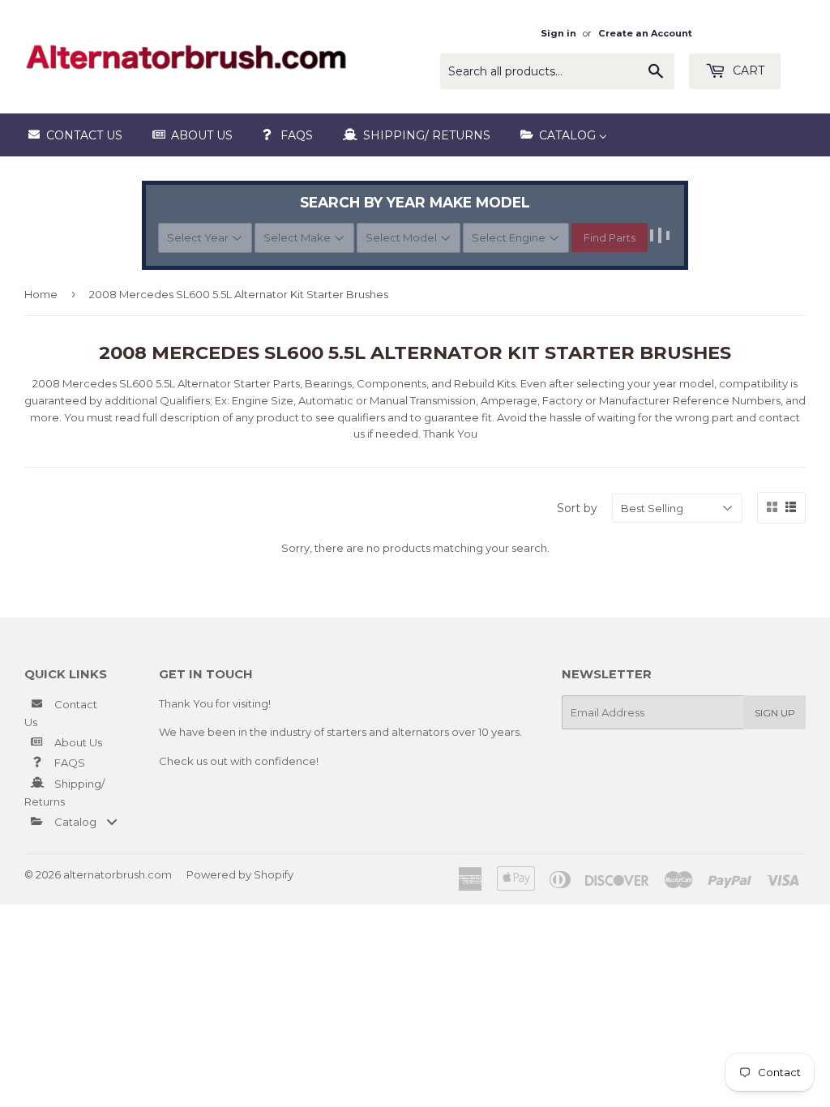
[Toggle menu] (111, 821)
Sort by (577, 508)
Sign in (558, 33)
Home (41, 294)
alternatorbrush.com (117, 874)
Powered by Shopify (239, 874)
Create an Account (645, 33)
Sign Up (775, 713)
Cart (746, 70)
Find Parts (609, 237)
